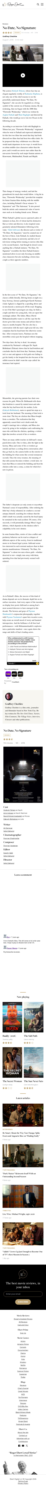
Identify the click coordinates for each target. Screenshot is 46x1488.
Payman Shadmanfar (11, 838)
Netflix (23, 1365)
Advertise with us (23, 1438)
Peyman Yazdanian (14, 617)
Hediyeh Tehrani (18, 90)
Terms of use (23, 1481)
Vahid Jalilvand (14, 229)
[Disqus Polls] (23, 906)
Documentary (23, 1350)
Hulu (23, 1359)
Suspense (23, 1374)
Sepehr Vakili (8, 853)
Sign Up (23, 1333)
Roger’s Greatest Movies (23, 1319)
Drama (17, 32)
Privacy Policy (23, 1483)
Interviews (23, 1400)
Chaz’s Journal (23, 1388)
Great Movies (23, 1391)
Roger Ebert (23, 1421)
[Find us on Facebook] (19, 1446)
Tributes (23, 1403)
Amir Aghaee (8, 813)
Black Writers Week (23, 1412)
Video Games (23, 1409)
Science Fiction (23, 1371)
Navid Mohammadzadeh (12, 816)
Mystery (23, 1362)
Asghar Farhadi (8, 114)
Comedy (23, 1347)
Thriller (23, 1377)
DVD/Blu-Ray (23, 1406)
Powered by (7, 682)
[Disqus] (23, 960)
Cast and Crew (23, 1325)
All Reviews (23, 1322)
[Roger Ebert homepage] (13, 4)
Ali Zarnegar (7, 828)
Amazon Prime (23, 1344)
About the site (23, 1432)
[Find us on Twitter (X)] (27, 1446)
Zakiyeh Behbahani (10, 410)
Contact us (23, 1435)
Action (23, 1341)
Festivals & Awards (23, 1424)
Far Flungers (23, 1397)
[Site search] (38, 4)
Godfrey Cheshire (10, 36)
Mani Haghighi (24, 114)
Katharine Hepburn (32, 93)
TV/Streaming (23, 1418)
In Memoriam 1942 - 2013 (23, 1455)
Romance (23, 1368)
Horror (23, 1356)
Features (23, 1415)
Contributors (23, 1441)
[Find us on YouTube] (23, 1446)
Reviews (5, 24)
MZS (23, 1394)
